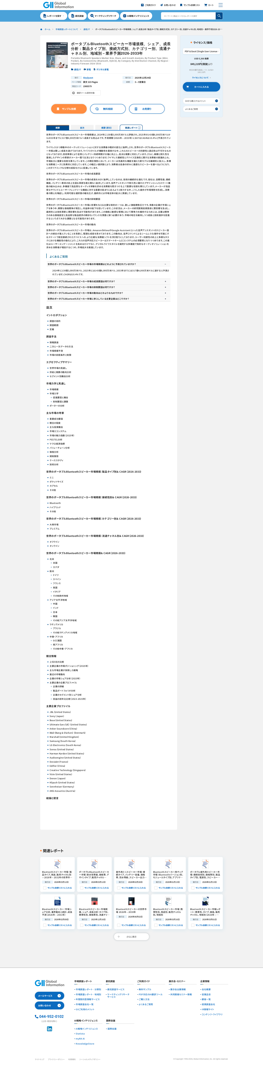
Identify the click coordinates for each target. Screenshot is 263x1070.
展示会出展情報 (178, 989)
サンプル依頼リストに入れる (59, 887)
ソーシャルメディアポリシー (89, 1059)
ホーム (47, 29)
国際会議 (112, 1028)
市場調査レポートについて (67, 29)
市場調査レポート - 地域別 (88, 994)
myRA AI (80, 1038)
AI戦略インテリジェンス (87, 1028)
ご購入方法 (144, 999)
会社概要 (206, 989)
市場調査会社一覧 (84, 1004)
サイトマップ (39, 1059)
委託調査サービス (115, 989)
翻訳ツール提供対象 (87, 93)
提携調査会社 (208, 1004)
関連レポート (131, 127)
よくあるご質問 (146, 1004)
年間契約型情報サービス (88, 999)
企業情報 (204, 981)
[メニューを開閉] (220, 5)
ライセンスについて (200, 77)
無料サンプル (145, 989)
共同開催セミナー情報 (181, 994)
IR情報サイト (208, 1009)
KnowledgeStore (85, 1043)
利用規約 (72, 1059)
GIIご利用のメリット (85, 1009)
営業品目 (206, 994)
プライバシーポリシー (56, 1059)
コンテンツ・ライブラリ (212, 1014)
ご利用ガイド (143, 981)
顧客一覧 (206, 999)
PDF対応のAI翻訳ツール (151, 994)
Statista (80, 1033)
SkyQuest (88, 77)
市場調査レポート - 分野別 (88, 989)
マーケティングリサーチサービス (118, 995)
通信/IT (86, 29)
